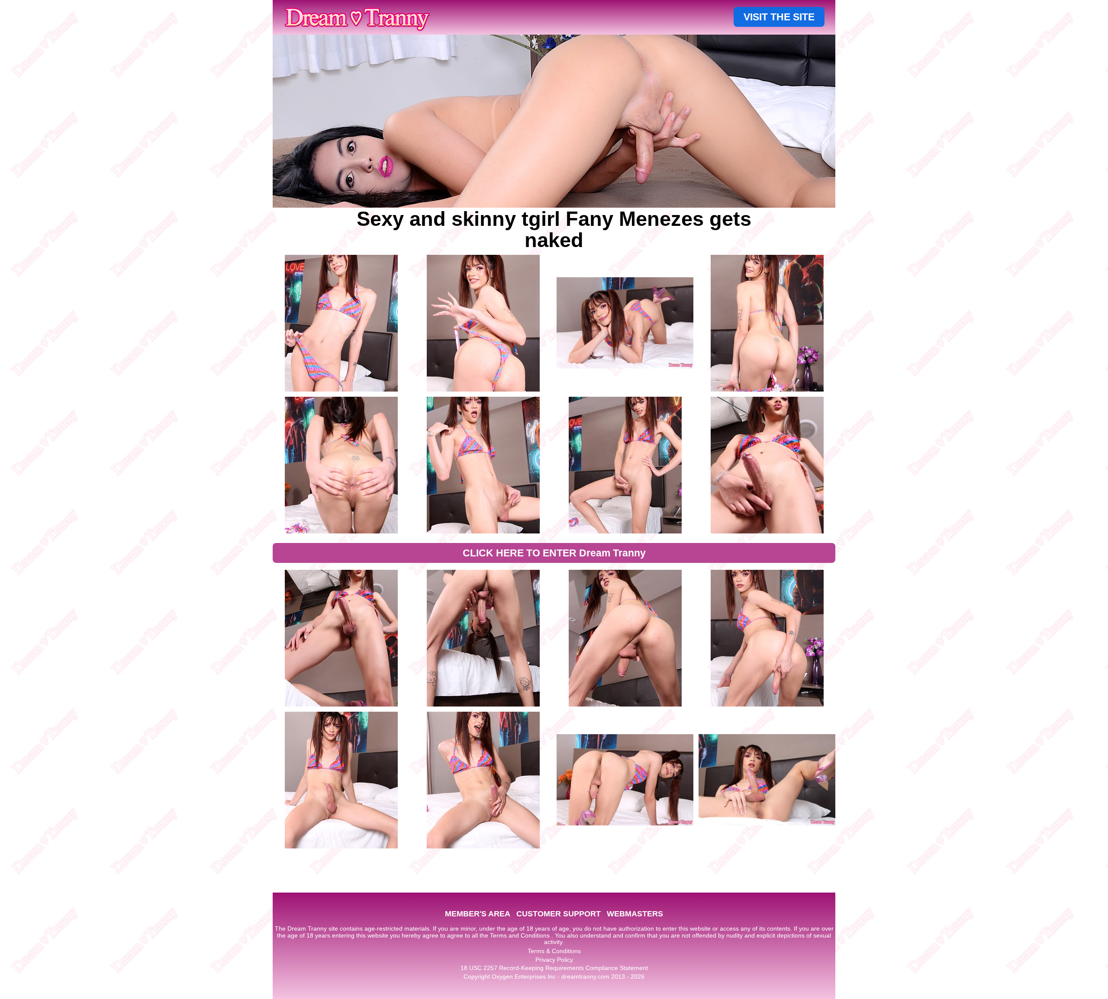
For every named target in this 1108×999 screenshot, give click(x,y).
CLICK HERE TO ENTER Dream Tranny (554, 553)
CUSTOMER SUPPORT (558, 914)
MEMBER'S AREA (477, 914)
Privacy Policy (554, 959)
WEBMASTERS (635, 914)
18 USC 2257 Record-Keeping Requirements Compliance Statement (554, 967)
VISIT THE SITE (779, 16)
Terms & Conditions (554, 951)
